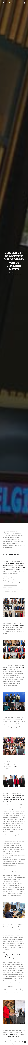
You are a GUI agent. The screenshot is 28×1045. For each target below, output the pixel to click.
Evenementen (9, 274)
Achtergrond (18, 272)
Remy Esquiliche (18, 274)
